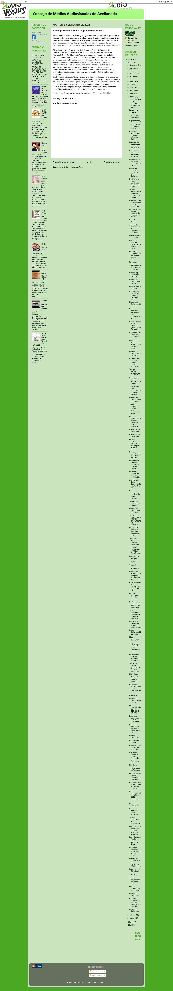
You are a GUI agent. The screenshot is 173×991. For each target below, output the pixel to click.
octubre (133, 73)
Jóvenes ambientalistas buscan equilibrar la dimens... (135, 193)
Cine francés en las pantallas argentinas (135, 747)
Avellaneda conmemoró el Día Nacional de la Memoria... (135, 228)
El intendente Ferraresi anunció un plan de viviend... (134, 464)
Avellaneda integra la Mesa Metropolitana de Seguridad (134, 757)
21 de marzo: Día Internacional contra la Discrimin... (135, 390)
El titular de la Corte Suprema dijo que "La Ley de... (135, 484)
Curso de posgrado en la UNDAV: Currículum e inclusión (135, 902)
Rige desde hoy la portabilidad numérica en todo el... (135, 124)
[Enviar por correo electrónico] (101, 93)
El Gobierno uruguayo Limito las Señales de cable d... (134, 678)
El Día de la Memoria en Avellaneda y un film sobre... (135, 344)
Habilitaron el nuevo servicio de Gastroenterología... (135, 183)
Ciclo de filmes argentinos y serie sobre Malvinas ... (134, 153)
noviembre (134, 68)
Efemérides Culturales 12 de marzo (135, 700)
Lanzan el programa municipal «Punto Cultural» (133, 172)
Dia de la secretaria (44, 89)
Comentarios (96, 975)
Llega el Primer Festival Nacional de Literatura (135, 776)
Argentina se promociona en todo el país (134, 881)
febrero (133, 915)
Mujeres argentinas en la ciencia (134, 639)
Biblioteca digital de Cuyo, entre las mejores (134, 768)
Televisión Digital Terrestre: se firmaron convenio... (135, 667)
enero (132, 918)
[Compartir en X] (106, 93)
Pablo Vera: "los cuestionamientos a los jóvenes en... (135, 203)
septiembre (134, 76)
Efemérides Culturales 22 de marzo (135, 353)
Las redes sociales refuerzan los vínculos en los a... (135, 244)
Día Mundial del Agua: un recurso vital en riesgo (135, 335)
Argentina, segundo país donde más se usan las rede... (135, 255)
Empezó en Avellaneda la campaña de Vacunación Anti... (135, 575)
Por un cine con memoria (135, 236)
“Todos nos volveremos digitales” (134, 503)
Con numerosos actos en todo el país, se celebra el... (135, 785)
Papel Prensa (134, 695)
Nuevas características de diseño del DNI (135, 455)
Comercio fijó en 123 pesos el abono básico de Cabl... (135, 135)
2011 (130, 922)
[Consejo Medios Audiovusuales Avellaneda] (34, 39)
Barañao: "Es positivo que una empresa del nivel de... (135, 145)
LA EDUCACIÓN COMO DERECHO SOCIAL (135, 709)
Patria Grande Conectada (134, 430)
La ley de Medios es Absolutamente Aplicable (135, 474)
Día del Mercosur (133, 221)
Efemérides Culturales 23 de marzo (135, 304)
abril (131, 94)
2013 (130, 59)
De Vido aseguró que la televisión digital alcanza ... (135, 494)
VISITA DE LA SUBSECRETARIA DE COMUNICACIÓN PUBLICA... (135, 421)
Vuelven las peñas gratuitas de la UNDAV (134, 372)
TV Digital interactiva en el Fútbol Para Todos (135, 550)
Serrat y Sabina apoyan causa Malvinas (135, 811)
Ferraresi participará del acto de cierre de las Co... (134, 728)
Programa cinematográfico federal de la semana (135, 719)
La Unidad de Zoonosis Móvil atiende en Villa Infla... (135, 851)
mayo (132, 90)
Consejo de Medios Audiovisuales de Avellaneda (75, 14)
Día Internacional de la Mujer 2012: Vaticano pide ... (135, 796)
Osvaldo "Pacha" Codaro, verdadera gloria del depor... (134, 444)
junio (132, 87)
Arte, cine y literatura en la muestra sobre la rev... (135, 624)
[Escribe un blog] (103, 93)
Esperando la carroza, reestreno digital (134, 559)
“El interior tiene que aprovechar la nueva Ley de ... (135, 103)
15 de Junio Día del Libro (44, 247)
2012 (130, 62)
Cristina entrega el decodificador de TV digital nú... (135, 586)
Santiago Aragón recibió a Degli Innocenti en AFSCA (134, 409)
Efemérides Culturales (134, 736)
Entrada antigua (112, 162)
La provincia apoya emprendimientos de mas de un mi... (135, 265)
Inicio (89, 162)
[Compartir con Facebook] (108, 93)
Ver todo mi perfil (131, 45)
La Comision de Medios (135, 741)
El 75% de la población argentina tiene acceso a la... (135, 531)
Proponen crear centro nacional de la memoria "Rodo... (135, 213)
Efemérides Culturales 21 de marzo (135, 399)
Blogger (103, 982)
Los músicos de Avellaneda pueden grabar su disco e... (135, 830)
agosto (132, 81)
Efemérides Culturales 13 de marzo (135, 632)
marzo (132, 97)
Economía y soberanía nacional (134, 274)
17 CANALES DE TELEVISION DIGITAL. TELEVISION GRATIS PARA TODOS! (38, 60)
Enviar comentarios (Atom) (73, 167)
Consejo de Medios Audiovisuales (133, 40)
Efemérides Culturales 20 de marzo (135, 510)
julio (131, 84)
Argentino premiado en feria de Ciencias (135, 596)
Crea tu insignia (36, 41)
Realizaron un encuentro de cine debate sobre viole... (135, 605)
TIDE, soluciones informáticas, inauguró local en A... (135, 614)
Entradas (94, 971)
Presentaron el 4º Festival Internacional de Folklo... (135, 162)
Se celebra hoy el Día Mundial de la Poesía (135, 381)
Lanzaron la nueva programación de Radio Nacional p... (135, 114)
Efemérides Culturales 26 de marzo (135, 281)
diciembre (134, 65)
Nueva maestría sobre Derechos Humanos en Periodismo (135, 325)
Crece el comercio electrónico (134, 567)
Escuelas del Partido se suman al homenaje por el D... (134, 295)
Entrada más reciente (64, 162)
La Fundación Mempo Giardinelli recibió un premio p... (134, 362)
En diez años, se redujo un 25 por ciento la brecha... (135, 657)
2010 (130, 925)
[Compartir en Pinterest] (110, 93)
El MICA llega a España (135, 287)
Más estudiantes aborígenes (134, 888)
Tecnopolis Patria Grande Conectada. (134, 541)
